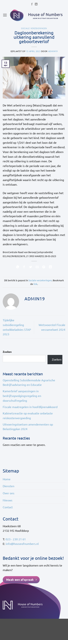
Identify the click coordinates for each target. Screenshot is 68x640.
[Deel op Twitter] (31, 267)
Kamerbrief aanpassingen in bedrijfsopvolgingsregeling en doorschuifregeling (22, 395)
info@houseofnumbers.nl (22, 543)
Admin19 (53, 51)
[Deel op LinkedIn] (50, 267)
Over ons (8, 493)
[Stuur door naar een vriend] (37, 267)
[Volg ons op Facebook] (32, 4)
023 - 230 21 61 (16, 539)
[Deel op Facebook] (24, 267)
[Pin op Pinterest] (44, 267)
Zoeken (7, 351)
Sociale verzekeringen (34, 28)
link (35, 283)
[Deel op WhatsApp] (18, 267)
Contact (8, 507)
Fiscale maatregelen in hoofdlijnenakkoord (30, 407)
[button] (5, 15)
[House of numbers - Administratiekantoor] (36, 15)
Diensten (8, 486)
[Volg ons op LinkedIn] (36, 4)
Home (7, 479)
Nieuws (7, 500)
